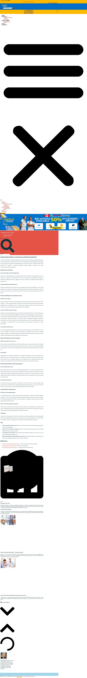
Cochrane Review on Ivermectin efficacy (10, 447)
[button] (43, 113)
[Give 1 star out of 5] (17, 677)
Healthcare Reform (8, 17)
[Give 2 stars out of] (18, 677)
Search (1, 8)
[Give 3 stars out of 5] (19, 677)
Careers (6, 18)
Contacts (4, 24)
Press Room (6, 19)
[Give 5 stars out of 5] (21, 677)
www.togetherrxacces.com (29, 676)
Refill (5, 22)
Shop (3, 15)
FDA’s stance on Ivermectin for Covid (9, 445)
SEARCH (14, 8)
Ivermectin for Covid (5, 503)
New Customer (7, 21)
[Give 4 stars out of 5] (20, 677)
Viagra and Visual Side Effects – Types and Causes (12, 552)
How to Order (5, 20)
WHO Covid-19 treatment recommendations (11, 443)
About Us (4, 16)
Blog (3, 23)
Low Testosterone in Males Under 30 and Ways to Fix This (13, 595)
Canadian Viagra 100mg (6, 509)
